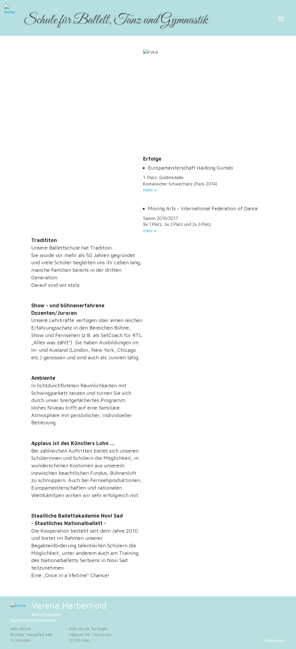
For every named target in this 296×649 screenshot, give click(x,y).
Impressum (275, 640)
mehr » (149, 189)
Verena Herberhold (69, 605)
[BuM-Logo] (18, 605)
